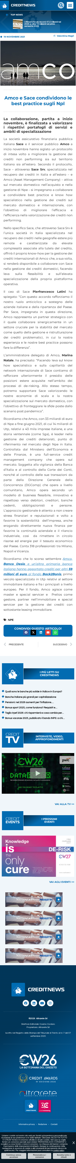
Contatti (54, 1124)
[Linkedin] (34, 1003)
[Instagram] (50, 1003)
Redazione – (44, 1124)
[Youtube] (42, 1003)
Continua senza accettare (13, 1156)
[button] (61, 5)
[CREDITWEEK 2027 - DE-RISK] (38, 856)
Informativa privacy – (28, 1124)
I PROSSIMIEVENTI (49, 820)
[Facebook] (26, 1003)
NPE (11, 619)
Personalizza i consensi (39, 1156)
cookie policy (58, 1150)
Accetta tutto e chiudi (64, 1156)
